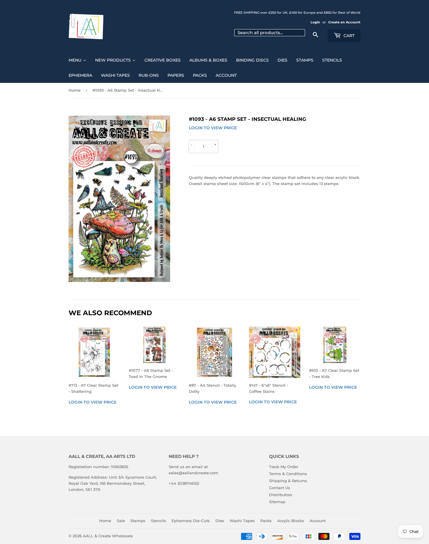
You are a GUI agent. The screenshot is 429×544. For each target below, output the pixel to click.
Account (318, 520)
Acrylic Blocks (290, 520)
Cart (348, 35)
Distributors (280, 494)
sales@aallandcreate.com (193, 472)
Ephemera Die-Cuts (191, 520)
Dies (219, 520)
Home (75, 90)
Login (315, 22)
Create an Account (344, 22)
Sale (121, 520)
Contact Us (279, 487)
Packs (266, 520)
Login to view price (213, 127)
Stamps (137, 520)
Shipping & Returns (288, 480)
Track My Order (283, 466)
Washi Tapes (242, 520)
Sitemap (277, 501)
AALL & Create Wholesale (108, 535)
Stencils (158, 520)
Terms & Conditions (288, 473)
